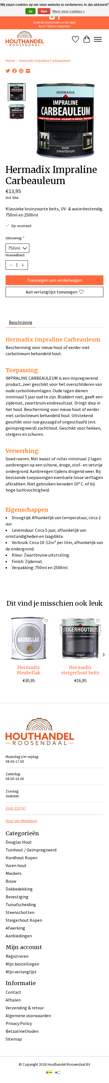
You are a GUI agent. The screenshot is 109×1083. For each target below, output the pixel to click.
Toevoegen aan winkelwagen (54, 280)
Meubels (14, 873)
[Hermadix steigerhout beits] (80, 638)
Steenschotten (20, 912)
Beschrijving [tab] (20, 322)
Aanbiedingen (19, 935)
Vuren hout (16, 865)
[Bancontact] (57, 1073)
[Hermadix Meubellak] (29, 638)
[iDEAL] (49, 1073)
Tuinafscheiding (21, 904)
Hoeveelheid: (15, 255)
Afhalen (13, 1000)
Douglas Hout (19, 842)
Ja (30, 11)
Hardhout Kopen (21, 857)
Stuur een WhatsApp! (21, 821)
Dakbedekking (19, 889)
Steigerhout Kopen (24, 920)
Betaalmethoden (22, 1031)
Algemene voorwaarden (28, 1015)
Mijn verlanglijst (21, 971)
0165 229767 (16, 808)
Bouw (11, 881)
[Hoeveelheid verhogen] (22, 265)
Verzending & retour (25, 1007)
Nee (44, 11)
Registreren (17, 956)
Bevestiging (17, 896)
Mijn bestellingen (22, 964)
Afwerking (15, 928)
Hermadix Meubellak (29, 670)
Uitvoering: (15, 238)
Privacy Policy (19, 1023)
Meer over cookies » (69, 11)
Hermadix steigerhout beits (80, 670)
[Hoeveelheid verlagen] (11, 265)
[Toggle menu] (97, 39)
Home (10, 60)
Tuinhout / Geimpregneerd (31, 850)
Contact (13, 992)
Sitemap (14, 1039)
